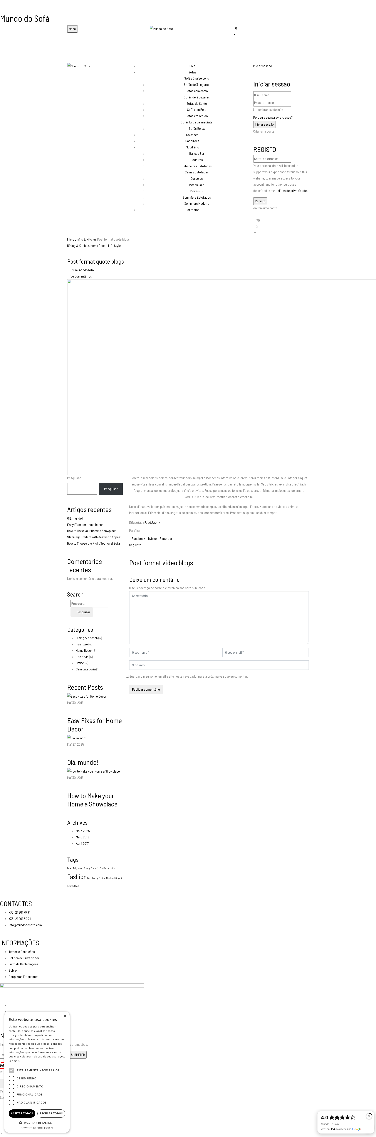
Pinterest (166, 538)
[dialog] (37, 1072)
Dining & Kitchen (86, 239)
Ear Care (104, 868)
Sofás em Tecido (197, 116)
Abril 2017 (82, 843)
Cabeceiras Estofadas (197, 166)
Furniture (82, 644)
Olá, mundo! (75, 518)
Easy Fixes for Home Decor (85, 524)
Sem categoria (86, 669)
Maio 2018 (82, 837)
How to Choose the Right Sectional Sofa (93, 543)
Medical (102, 878)
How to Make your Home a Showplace (91, 531)
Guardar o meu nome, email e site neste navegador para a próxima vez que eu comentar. (188, 676)
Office (80, 663)
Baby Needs (78, 868)
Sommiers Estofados (197, 197)
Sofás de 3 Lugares (197, 84)
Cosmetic (95, 868)
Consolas (197, 178)
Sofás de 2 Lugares (197, 97)
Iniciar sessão (262, 66)
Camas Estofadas (197, 172)
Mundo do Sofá (24, 18)
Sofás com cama (197, 91)
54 (81, 276)
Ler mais (14, 1061)
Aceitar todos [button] (22, 1113)
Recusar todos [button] (51, 1113)
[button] (271, 31)
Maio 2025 (83, 831)
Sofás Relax (197, 128)
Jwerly (95, 878)
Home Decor (99, 245)
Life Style (114, 245)
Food (89, 878)
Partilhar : (135, 530)
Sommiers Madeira (196, 203)
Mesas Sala (196, 185)
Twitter (152, 538)
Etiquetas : (136, 522)
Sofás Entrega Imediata (197, 122)
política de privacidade (291, 190)
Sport (76, 885)
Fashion (77, 876)
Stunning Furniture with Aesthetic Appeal (94, 537)
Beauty (87, 868)
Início (70, 239)
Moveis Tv (196, 191)
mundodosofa (84, 270)
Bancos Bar (196, 153)
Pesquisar (74, 478)
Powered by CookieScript (37, 1128)
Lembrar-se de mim (270, 109)
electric (111, 868)
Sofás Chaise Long (196, 78)
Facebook (138, 538)
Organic (119, 878)
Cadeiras (197, 160)
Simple (70, 885)
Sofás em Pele (196, 109)
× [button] (64, 1016)
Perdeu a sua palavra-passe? (273, 117)
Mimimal (110, 878)
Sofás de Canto (196, 103)
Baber (69, 868)
